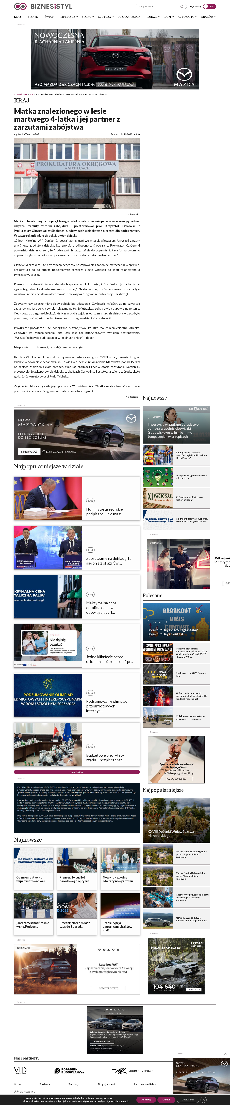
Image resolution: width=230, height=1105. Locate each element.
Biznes (33, 17)
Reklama (45, 1084)
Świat (49, 17)
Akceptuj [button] (146, 1099)
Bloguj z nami (106, 1084)
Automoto (186, 17)
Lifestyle (67, 17)
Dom (167, 17)
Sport (86, 17)
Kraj (17, 17)
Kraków (207, 17)
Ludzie (152, 17)
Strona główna (20, 94)
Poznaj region (129, 17)
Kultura (104, 17)
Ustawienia (188, 1099)
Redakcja (74, 1084)
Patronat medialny (145, 1084)
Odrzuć (166, 1099)
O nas (17, 1084)
